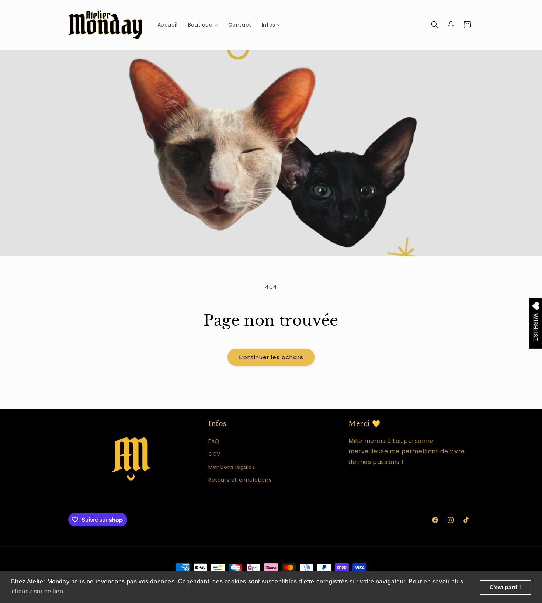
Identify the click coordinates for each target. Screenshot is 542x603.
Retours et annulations (239, 480)
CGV (214, 454)
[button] (435, 25)
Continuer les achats (271, 357)
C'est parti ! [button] (505, 587)
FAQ (213, 441)
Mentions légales (231, 467)
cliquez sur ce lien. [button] (38, 591)
